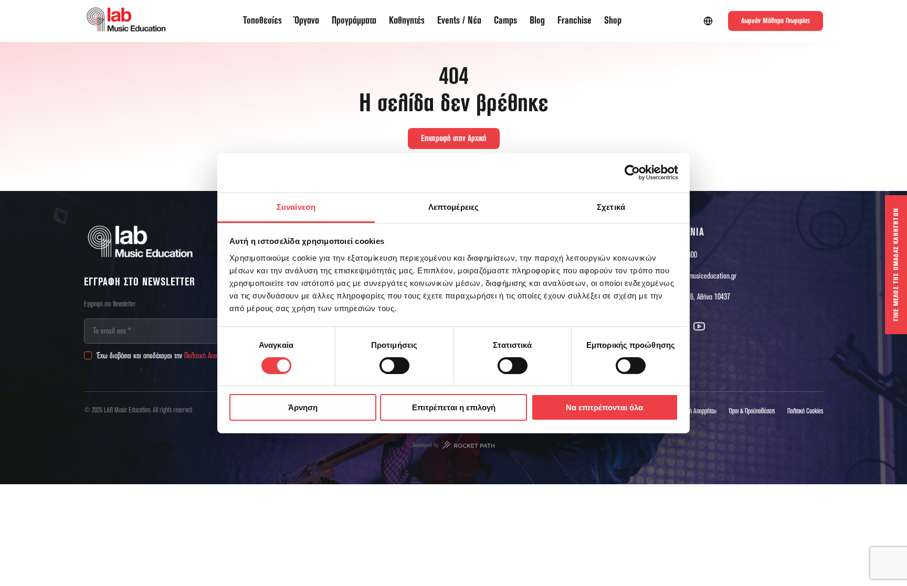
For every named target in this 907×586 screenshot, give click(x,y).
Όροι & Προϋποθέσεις (752, 411)
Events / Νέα (459, 21)
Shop (612, 21)
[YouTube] (699, 326)
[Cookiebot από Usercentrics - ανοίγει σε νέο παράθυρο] (632, 172)
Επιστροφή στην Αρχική (454, 138)
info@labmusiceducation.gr (699, 276)
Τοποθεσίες (262, 21)
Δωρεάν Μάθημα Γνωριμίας (775, 21)
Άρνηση (303, 407)
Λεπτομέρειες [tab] (453, 206)
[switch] (394, 365)
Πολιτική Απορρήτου (209, 355)
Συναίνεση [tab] (296, 206)
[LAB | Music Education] (126, 21)
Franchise (574, 21)
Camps (505, 21)
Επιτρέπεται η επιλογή (453, 407)
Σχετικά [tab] (611, 206)
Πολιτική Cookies (805, 411)
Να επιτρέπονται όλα (604, 407)
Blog (537, 21)
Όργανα (306, 21)
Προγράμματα (354, 21)
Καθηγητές (407, 21)
